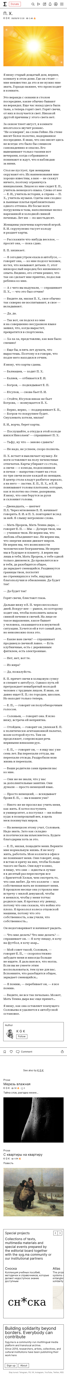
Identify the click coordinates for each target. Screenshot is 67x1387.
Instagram (39, 1372)
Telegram (23, 1372)
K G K (6, 18)
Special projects (17, 1233)
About (23, 1365)
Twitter (56, 1372)
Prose (6, 1080)
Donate (15, 4)
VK (33, 1372)
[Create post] (44, 4)
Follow (22, 1036)
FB (29, 1372)
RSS (62, 1372)
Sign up (11, 1365)
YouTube (48, 1372)
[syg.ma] (5, 4)
